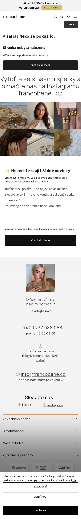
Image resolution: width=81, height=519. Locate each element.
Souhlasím (41, 510)
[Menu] (75, 17)
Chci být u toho (40, 240)
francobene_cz (40, 93)
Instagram (55, 405)
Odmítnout (40, 497)
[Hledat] (62, 17)
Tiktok (25, 404)
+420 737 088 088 (42, 327)
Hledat (71, 24)
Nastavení (40, 487)
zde (74, 480)
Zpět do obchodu (40, 65)
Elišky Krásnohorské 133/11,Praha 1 (40, 358)
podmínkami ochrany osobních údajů (55, 229)
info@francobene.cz (43, 374)
